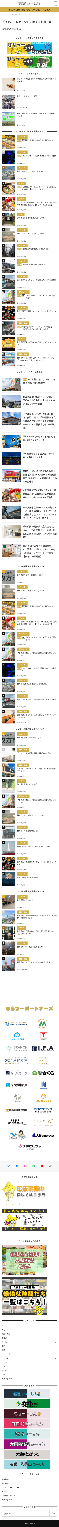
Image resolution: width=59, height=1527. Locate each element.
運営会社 (5, 1491)
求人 (3, 1366)
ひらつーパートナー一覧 (11, 1204)
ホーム (4, 1325)
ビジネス (5, 1362)
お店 (3, 1346)
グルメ (4, 1338)
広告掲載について (8, 1495)
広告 (3, 1374)
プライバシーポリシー (10, 1487)
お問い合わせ (7, 1378)
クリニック (6, 1354)
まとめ (4, 1342)
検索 (53, 1513)
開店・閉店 (6, 1333)
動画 (3, 1350)
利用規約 (5, 1483)
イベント (5, 1358)
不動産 (4, 1370)
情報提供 (5, 1479)
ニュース (5, 1330)
